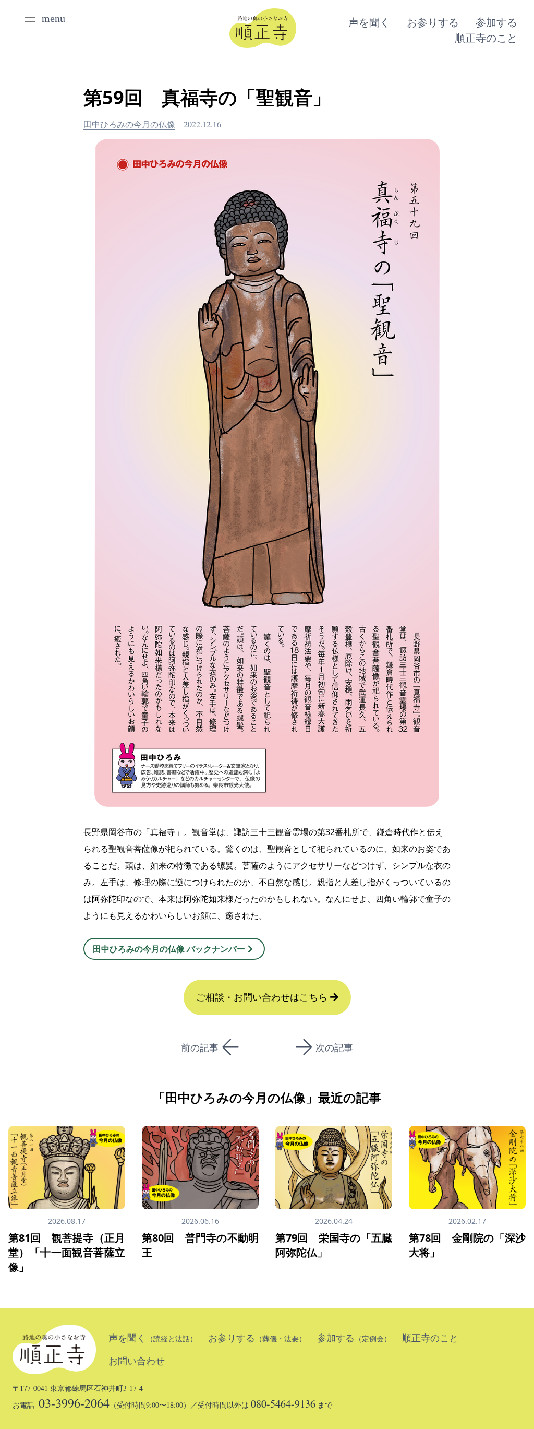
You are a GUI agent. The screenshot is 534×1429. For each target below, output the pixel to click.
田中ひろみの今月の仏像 (129, 123)
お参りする (433, 22)
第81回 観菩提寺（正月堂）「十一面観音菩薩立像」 (66, 1252)
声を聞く (369, 22)
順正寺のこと (486, 38)
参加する (496, 22)
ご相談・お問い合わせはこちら (263, 997)
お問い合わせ (136, 1361)
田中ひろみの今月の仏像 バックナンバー (169, 949)
